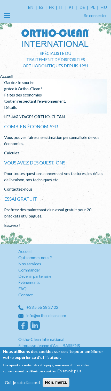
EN (31, 7)
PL (92, 7)
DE (82, 7)
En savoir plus (69, 370)
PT (71, 7)
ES (41, 7)
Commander (29, 269)
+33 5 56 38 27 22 (42, 307)
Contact (25, 294)
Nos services (29, 263)
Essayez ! (12, 225)
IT (61, 7)
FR (51, 7)
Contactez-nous (18, 188)
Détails (10, 107)
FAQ (22, 288)
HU (103, 7)
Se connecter (95, 15)
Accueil (24, 251)
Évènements (29, 282)
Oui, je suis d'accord (22, 382)
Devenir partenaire (34, 276)
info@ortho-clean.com (46, 315)
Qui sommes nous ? (35, 257)
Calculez (11, 152)
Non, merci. (56, 382)
